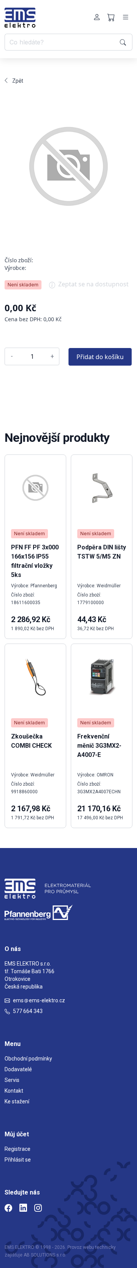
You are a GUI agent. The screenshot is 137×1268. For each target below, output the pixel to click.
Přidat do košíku (100, 357)
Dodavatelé (18, 1069)
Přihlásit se (18, 1160)
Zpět (17, 81)
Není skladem (23, 285)
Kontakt (14, 1091)
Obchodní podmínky (28, 1059)
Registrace (17, 1149)
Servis (12, 1080)
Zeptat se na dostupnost (93, 284)
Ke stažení (17, 1101)
